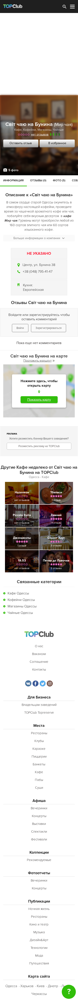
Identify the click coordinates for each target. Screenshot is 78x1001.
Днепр (53, 986)
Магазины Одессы (22, 606)
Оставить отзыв (21, 143)
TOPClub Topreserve (39, 712)
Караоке (39, 748)
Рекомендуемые (39, 860)
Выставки (39, 824)
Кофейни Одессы (21, 600)
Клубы (39, 741)
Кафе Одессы (18, 593)
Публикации (39, 901)
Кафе (18, 130)
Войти (20, 328)
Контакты (39, 669)
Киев (41, 986)
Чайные (58, 130)
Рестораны (39, 733)
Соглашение (39, 661)
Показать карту (39, 400)
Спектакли (39, 831)
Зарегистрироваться (49, 328)
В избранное (57, 143)
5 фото (13, 170)
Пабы (39, 780)
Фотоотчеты (39, 873)
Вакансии (39, 654)
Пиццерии (39, 756)
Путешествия (39, 963)
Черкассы (39, 994)
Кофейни (29, 130)
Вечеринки (39, 808)
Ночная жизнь (39, 909)
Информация (13, 180)
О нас (39, 646)
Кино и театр (39, 924)
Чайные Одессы (20, 613)
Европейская (33, 290)
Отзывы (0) (38, 180)
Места (39, 725)
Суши (39, 787)
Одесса (11, 986)
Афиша (39, 800)
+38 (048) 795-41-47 (37, 271)
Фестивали (39, 839)
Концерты (39, 816)
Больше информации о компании (36, 238)
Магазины (44, 130)
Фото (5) (59, 180)
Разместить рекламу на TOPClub (39, 446)
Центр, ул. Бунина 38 (39, 265)
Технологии (39, 948)
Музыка (39, 932)
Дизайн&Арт (39, 940)
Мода (39, 955)
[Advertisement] (39, 54)
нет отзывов (40, 134)
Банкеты (39, 764)
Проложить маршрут (37, 360)
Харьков (27, 986)
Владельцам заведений (39, 704)
